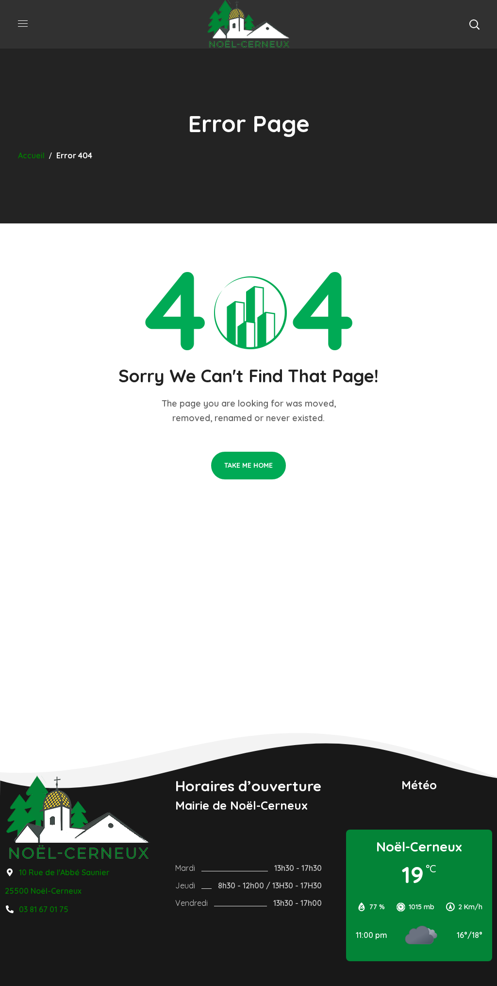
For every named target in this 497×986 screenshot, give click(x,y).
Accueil (31, 155)
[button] (474, 24)
